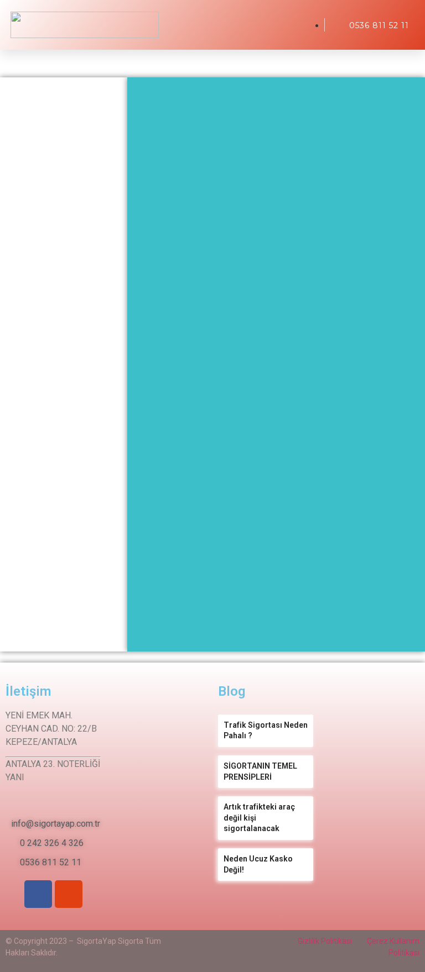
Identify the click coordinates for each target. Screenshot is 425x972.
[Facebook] (38, 894)
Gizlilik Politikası (325, 941)
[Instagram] (68, 894)
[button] (305, 24)
